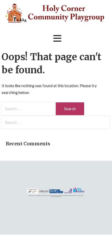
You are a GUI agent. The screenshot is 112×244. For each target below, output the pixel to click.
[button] (57, 38)
